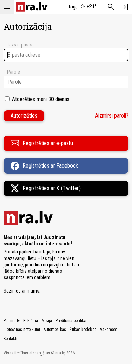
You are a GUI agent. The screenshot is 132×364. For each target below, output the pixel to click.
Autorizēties (24, 115)
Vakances (108, 329)
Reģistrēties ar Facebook (50, 165)
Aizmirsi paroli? (111, 115)
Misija (47, 320)
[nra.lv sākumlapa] (32, 7)
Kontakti (10, 338)
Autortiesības (55, 329)
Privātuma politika (71, 320)
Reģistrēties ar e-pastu (48, 143)
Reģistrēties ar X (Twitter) (52, 188)
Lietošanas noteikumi (22, 329)
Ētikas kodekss (83, 329)
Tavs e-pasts (19, 45)
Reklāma (30, 320)
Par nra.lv (12, 320)
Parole (13, 72)
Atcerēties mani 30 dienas (40, 99)
